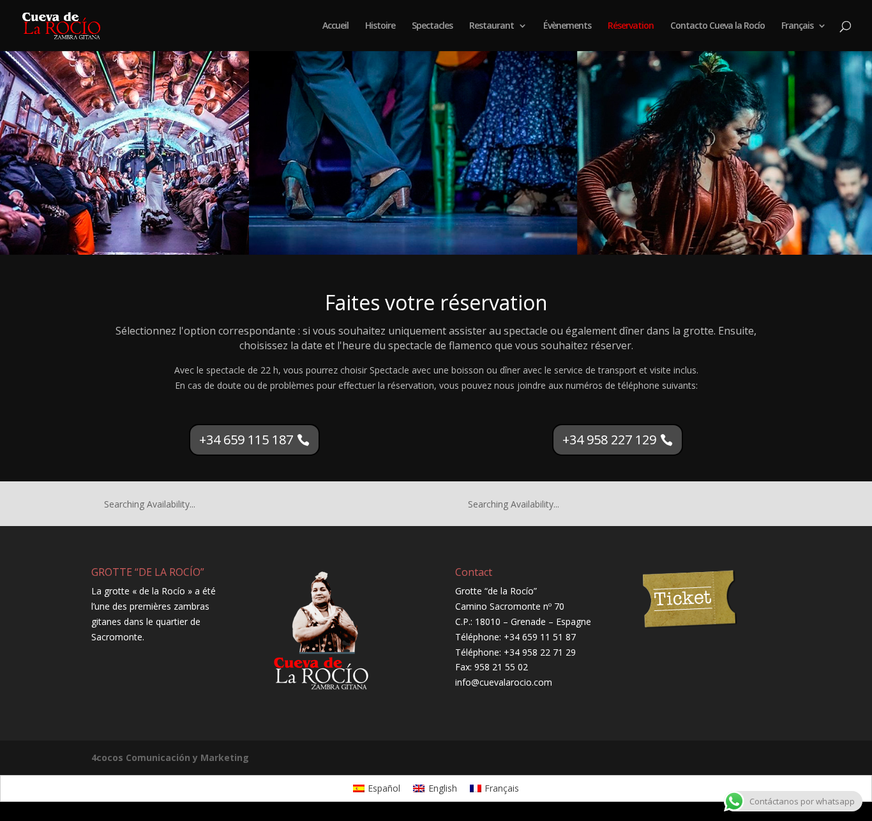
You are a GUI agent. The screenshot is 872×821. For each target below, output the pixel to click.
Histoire (380, 26)
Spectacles (432, 26)
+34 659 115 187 (246, 439)
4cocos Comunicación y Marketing (170, 757)
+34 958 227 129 (609, 439)
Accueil (335, 26)
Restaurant (491, 26)
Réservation (631, 26)
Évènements (567, 26)
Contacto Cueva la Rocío (717, 26)
